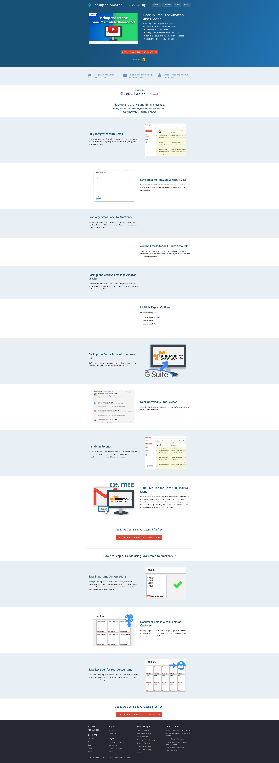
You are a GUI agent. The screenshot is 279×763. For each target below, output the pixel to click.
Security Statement (115, 749)
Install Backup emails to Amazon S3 (139, 52)
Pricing (156, 5)
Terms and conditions (116, 742)
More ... (139, 753)
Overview (91, 739)
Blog (89, 745)
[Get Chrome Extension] (143, 59)
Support (167, 5)
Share (177, 5)
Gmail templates (171, 751)
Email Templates (143, 737)
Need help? (113, 730)
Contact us (112, 733)
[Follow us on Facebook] (97, 730)
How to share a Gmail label (175, 748)
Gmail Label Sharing (144, 749)
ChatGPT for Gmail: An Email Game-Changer (178, 734)
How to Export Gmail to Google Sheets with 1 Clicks (176, 743)
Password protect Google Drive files (178, 730)
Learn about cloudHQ (136, 77)
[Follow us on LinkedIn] (89, 730)
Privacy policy (113, 745)
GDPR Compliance (115, 752)
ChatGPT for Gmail (143, 743)
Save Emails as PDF (144, 733)
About (90, 751)
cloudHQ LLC (129, 757)
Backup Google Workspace (175, 739)
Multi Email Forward (144, 746)
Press (90, 748)
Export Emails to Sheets (145, 730)
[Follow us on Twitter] (93, 730)
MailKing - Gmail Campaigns (147, 740)
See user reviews (169, 77)
